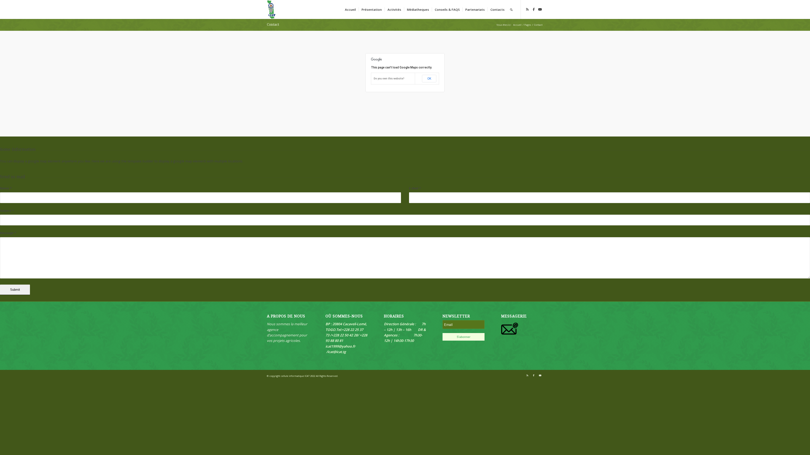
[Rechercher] (511, 9)
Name (6, 188)
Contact (273, 25)
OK (429, 78)
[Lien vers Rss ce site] (527, 9)
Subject (7, 210)
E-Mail (415, 188)
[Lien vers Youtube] (540, 9)
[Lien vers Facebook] (534, 9)
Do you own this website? (389, 78)
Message (8, 233)
